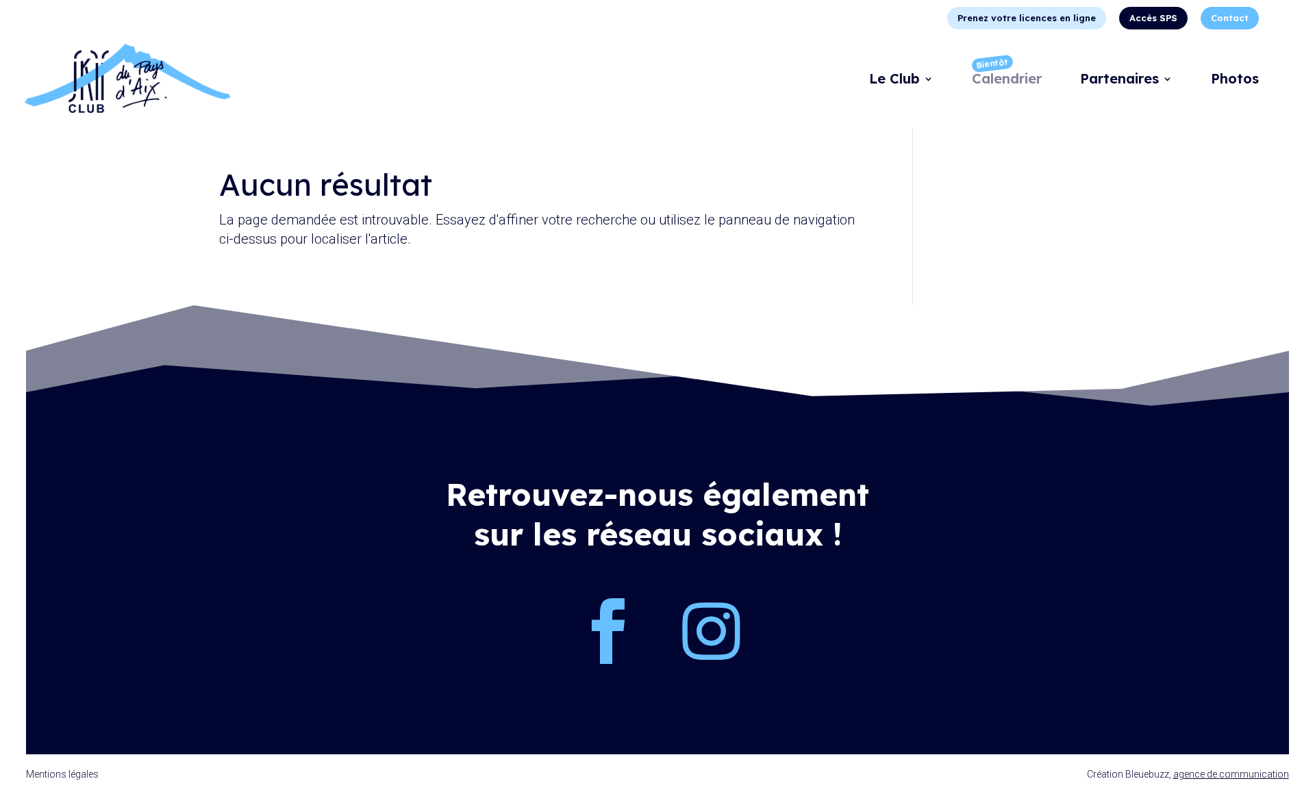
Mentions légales (62, 774)
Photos (1235, 80)
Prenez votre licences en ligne (1026, 17)
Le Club (894, 80)
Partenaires (1119, 80)
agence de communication (1231, 774)
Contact (1230, 17)
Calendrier (1007, 80)
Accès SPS (1153, 17)
